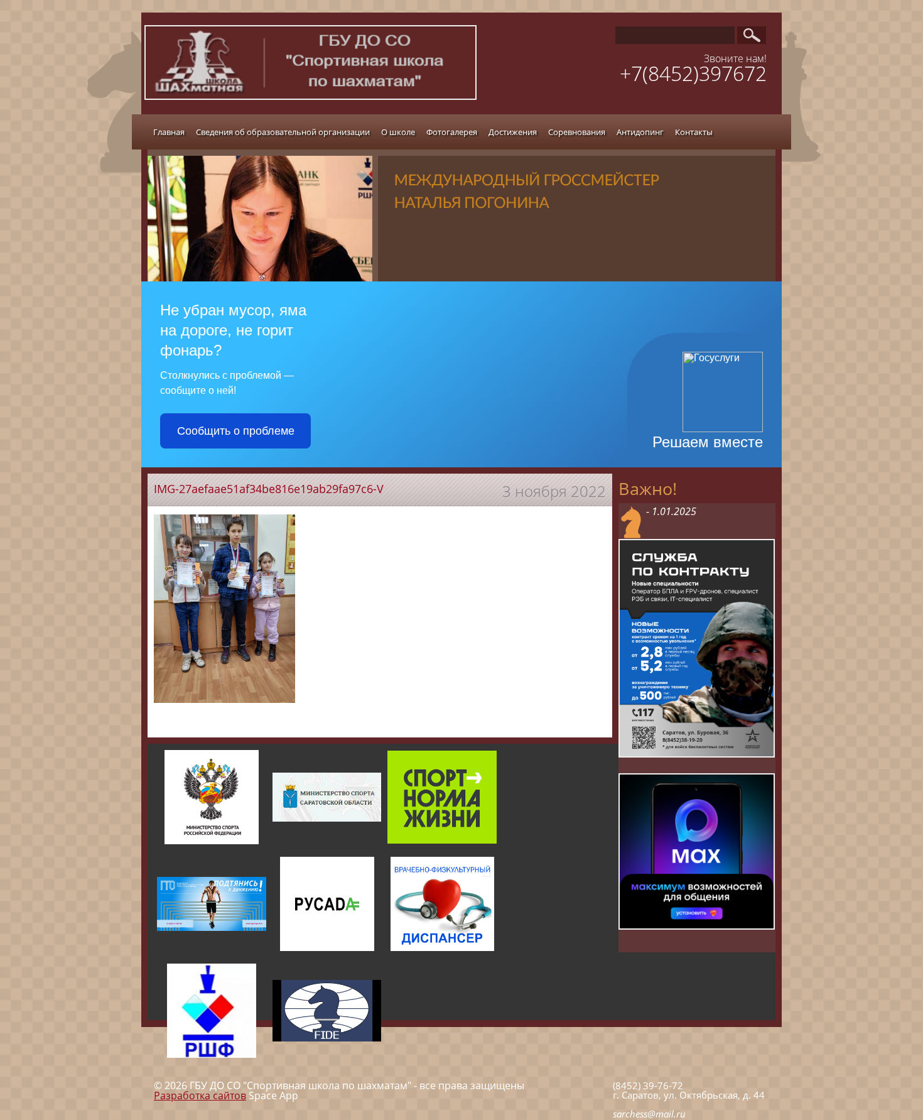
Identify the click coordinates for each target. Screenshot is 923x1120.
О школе (398, 132)
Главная (169, 132)
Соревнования (576, 132)
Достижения (512, 132)
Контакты (694, 132)
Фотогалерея (451, 132)
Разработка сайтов (200, 1095)
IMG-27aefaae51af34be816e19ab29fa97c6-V (269, 488)
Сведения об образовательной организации (283, 132)
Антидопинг (640, 132)
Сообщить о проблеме (235, 431)
